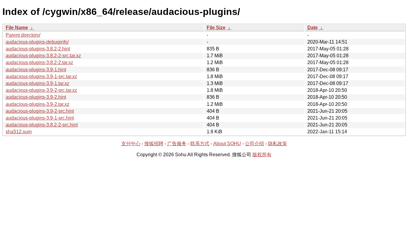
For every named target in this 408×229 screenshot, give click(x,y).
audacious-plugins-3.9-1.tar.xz (37, 83)
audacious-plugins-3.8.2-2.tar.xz (39, 62)
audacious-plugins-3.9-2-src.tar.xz (41, 90)
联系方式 (199, 143)
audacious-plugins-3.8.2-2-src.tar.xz (43, 55)
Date (312, 27)
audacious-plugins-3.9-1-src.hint (40, 117)
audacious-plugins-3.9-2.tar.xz (37, 104)
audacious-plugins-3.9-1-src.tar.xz (41, 76)
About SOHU (227, 143)
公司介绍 (254, 143)
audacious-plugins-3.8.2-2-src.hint (42, 124)
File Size (216, 27)
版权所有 (262, 154)
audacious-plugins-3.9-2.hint (36, 97)
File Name (17, 27)
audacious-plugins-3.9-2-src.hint (40, 111)
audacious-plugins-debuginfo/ (37, 41)
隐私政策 (277, 143)
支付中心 (130, 143)
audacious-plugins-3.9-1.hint (36, 69)
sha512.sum (19, 131)
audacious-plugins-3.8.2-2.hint (38, 48)
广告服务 (176, 143)
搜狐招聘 (153, 143)
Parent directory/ (23, 35)
